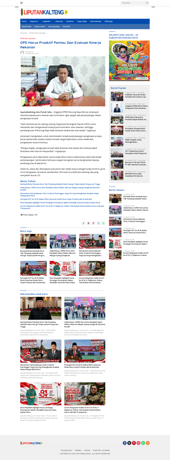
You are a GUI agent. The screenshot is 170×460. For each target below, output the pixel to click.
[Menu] (22, 3)
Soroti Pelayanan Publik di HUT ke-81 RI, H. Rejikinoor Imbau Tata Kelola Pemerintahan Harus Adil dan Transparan (62, 207)
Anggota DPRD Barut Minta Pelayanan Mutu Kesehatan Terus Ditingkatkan (136, 107)
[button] (147, 3)
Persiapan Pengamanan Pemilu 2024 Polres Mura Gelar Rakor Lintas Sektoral (135, 129)
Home (24, 21)
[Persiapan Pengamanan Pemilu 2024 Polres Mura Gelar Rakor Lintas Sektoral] (117, 130)
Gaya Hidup (82, 21)
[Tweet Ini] (88, 223)
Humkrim (70, 21)
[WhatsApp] (143, 443)
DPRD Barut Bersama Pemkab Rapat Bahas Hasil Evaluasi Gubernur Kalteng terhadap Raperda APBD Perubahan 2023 (136, 118)
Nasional (59, 21)
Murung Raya (54, 26)
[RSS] (148, 443)
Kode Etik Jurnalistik (101, 450)
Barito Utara (40, 26)
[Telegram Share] (98, 223)
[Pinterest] (134, 443)
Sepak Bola (26, 26)
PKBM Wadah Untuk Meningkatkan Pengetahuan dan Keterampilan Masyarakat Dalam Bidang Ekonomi (136, 141)
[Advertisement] (11, 51)
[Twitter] (129, 443)
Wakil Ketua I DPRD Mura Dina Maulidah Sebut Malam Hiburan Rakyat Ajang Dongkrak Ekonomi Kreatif (60, 189)
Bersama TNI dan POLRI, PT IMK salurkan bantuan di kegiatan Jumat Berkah (136, 163)
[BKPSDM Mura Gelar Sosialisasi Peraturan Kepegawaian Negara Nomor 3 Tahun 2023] (117, 175)
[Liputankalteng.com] (44, 12)
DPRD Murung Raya (27, 38)
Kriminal (66, 26)
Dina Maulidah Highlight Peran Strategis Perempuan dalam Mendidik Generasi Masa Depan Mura (60, 203)
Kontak (87, 450)
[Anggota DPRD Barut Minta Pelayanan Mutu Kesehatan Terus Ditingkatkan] (117, 107)
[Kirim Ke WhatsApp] (103, 223)
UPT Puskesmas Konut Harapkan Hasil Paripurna (136, 152)
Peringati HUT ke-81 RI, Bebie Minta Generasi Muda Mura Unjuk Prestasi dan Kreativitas (56, 199)
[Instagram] (139, 443)
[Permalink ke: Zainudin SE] (22, 52)
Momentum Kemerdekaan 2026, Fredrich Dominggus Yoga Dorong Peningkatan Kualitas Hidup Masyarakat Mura (59, 194)
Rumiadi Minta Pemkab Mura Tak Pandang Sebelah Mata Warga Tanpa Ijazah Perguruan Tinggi (60, 184)
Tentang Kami (66, 450)
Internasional (95, 21)
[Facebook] (125, 443)
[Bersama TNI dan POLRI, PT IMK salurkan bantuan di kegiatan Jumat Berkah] (117, 164)
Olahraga (109, 21)
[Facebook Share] (83, 223)
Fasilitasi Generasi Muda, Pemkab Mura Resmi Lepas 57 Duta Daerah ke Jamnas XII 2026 (136, 96)
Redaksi (78, 450)
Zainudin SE (29, 52)
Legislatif (46, 21)
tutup (16, 7)
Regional (33, 21)
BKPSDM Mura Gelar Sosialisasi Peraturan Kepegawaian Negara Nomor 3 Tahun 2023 (134, 175)
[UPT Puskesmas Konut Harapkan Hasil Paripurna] (117, 153)
